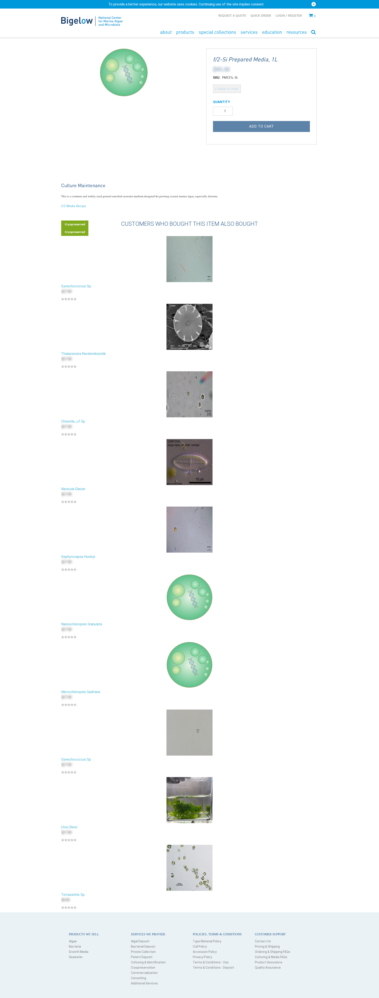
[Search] (313, 32)
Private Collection (143, 952)
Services (249, 32)
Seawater (76, 957)
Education (272, 32)
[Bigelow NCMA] (92, 20)
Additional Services (144, 983)
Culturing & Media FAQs (271, 957)
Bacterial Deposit (143, 946)
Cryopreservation (143, 967)
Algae (73, 941)
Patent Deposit (141, 957)
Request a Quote (232, 15)
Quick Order (260, 15)
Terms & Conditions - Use (211, 962)
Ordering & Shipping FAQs (272, 952)
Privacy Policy (202, 957)
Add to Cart (261, 126)
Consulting (138, 978)
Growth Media (78, 952)
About (166, 32)
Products (185, 32)
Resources (296, 32)
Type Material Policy (207, 941)
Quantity (221, 102)
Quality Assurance (268, 967)
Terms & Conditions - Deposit (213, 967)
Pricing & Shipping (267, 946)
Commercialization (144, 973)
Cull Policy (200, 946)
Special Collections (217, 32)
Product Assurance (268, 962)
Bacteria (75, 946)
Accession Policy (205, 952)
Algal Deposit (140, 941)
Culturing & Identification (148, 962)
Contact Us (263, 941)
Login (280, 15)
